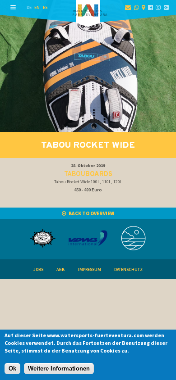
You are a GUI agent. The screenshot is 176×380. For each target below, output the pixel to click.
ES (45, 7)
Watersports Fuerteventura (89, 13)
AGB (60, 269)
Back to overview (91, 213)
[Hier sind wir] (143, 7)
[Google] (166, 7)
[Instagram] (158, 7)
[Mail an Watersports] (128, 7)
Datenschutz (128, 269)
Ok (12, 368)
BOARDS (88, 174)
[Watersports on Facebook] (150, 7)
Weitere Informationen (59, 368)
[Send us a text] (136, 7)
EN (37, 7)
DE (29, 7)
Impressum (89, 269)
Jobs (38, 269)
